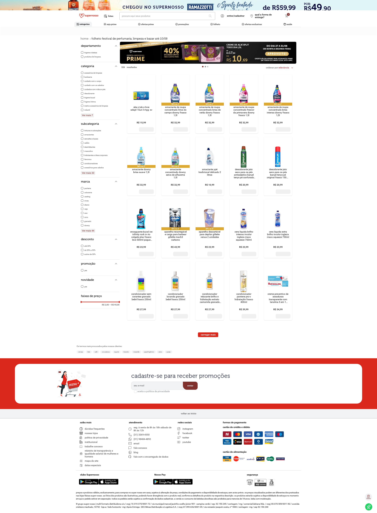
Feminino (87, 159)
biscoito (126, 352)
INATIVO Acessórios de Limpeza (96, 106)
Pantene (87, 188)
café (96, 352)
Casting (87, 197)
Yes (85, 270)
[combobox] (167, 16)
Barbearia (88, 77)
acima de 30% (90, 254)
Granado (87, 221)
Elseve (86, 205)
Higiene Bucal (89, 98)
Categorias (85, 24)
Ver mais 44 (88, 230)
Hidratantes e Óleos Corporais (96, 155)
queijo (169, 352)
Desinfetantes (89, 147)
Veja (86, 209)
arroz (160, 352)
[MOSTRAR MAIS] (208, 334)
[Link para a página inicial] (84, 39)
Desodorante (89, 94)
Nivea (86, 201)
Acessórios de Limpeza (93, 73)
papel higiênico (149, 352)
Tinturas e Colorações (92, 131)
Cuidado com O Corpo (92, 81)
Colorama (88, 192)
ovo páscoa (106, 352)
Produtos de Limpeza (92, 57)
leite (88, 352)
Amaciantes (89, 135)
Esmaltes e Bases (91, 139)
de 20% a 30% (89, 250)
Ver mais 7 (87, 115)
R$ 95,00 (114, 305)
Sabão (86, 143)
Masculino (88, 151)
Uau (85, 213)
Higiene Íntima (90, 102)
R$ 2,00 (105, 305)
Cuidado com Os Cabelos (94, 85)
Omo (86, 217)
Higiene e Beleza (90, 53)
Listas (110, 16)
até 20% (87, 246)
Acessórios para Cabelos (94, 168)
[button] (100, 46)
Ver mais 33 (88, 173)
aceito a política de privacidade (153, 391)
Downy (87, 225)
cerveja (80, 352)
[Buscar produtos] (211, 16)
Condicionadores (91, 164)
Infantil (87, 110)
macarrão (136, 352)
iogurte (116, 352)
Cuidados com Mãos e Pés (94, 89)
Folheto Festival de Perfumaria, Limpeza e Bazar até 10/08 (129, 38)
